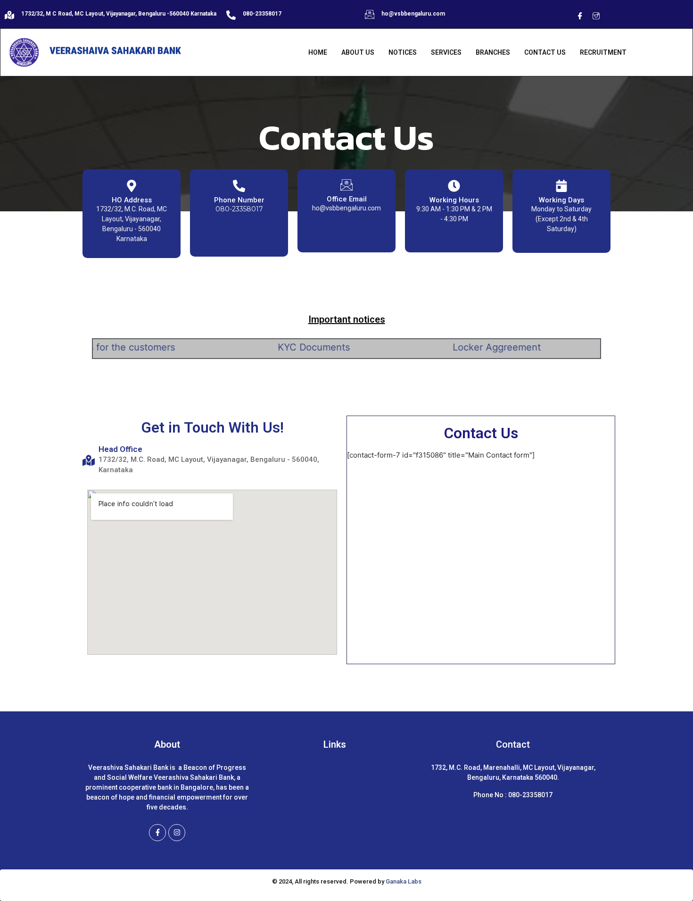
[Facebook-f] (157, 832)
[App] (612, 16)
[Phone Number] (239, 185)
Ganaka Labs (403, 881)
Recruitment (603, 52)
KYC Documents (292, 347)
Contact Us (545, 52)
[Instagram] (596, 16)
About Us (357, 52)
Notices (402, 52)
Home (317, 52)
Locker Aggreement (474, 347)
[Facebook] (580, 16)
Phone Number (239, 200)
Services (446, 52)
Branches (493, 52)
